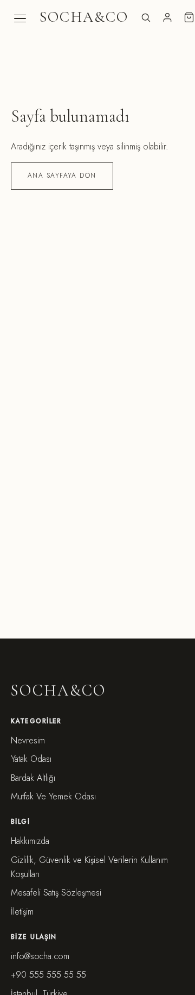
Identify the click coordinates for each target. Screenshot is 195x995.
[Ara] (145, 17)
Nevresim (28, 740)
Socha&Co (84, 17)
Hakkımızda (30, 841)
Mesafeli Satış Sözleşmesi (56, 892)
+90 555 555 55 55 (48, 974)
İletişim (22, 911)
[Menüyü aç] (20, 18)
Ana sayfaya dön (62, 175)
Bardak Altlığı (33, 778)
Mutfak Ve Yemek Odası (53, 796)
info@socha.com (40, 956)
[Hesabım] (167, 17)
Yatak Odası (31, 759)
